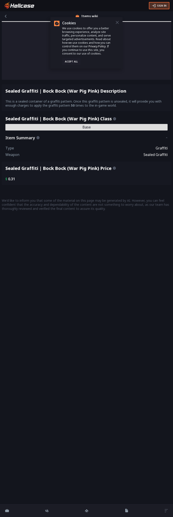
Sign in (161, 5)
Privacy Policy (97, 46)
